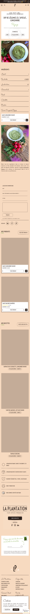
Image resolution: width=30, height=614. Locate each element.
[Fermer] (28, 2)
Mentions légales (20, 589)
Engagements (4, 587)
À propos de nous (5, 581)
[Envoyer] (22, 546)
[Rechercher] (4, 5)
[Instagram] (15, 525)
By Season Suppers (15, 34)
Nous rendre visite (5, 583)
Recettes (14, 13)
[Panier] (28, 5)
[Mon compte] (25, 5)
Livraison (18, 581)
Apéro (18, 13)
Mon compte (4, 595)
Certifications (4, 585)
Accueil (10, 13)
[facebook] (12, 525)
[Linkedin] (18, 525)
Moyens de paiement (20, 583)
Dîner (23, 34)
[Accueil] (15, 5)
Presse (2, 589)
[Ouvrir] (1, 5)
